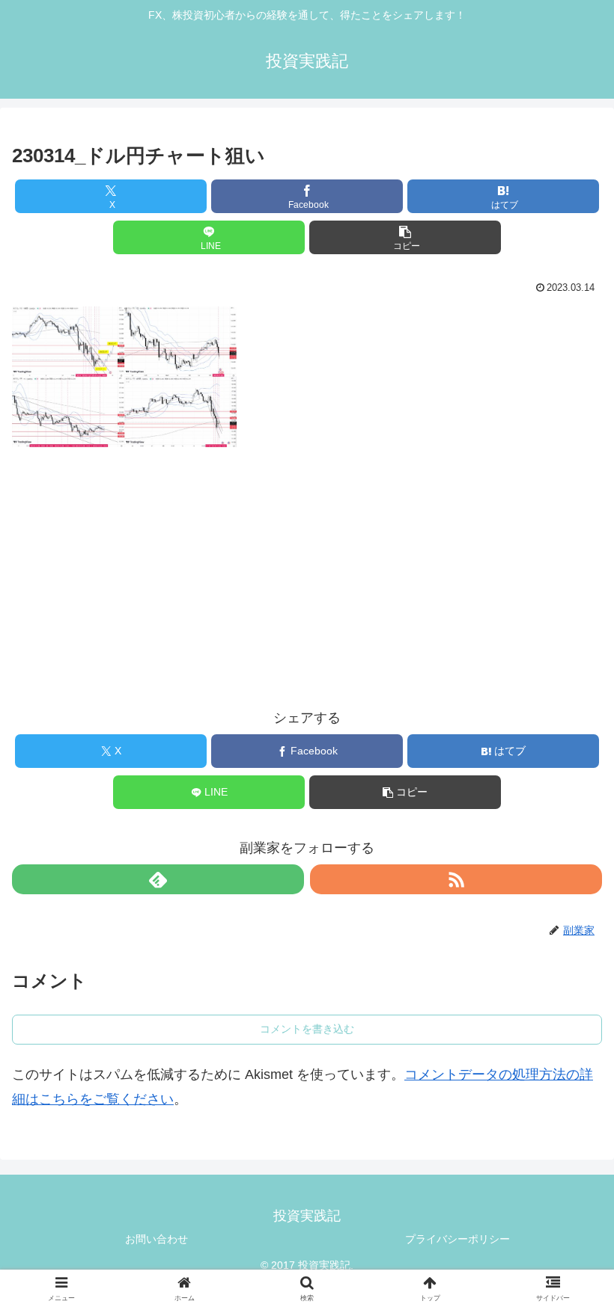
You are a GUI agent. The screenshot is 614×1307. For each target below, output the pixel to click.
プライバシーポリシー (457, 1239)
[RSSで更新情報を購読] (456, 879)
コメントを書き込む (307, 1029)
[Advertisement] (307, 564)
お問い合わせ (156, 1239)
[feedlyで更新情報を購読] (158, 879)
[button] (405, 237)
